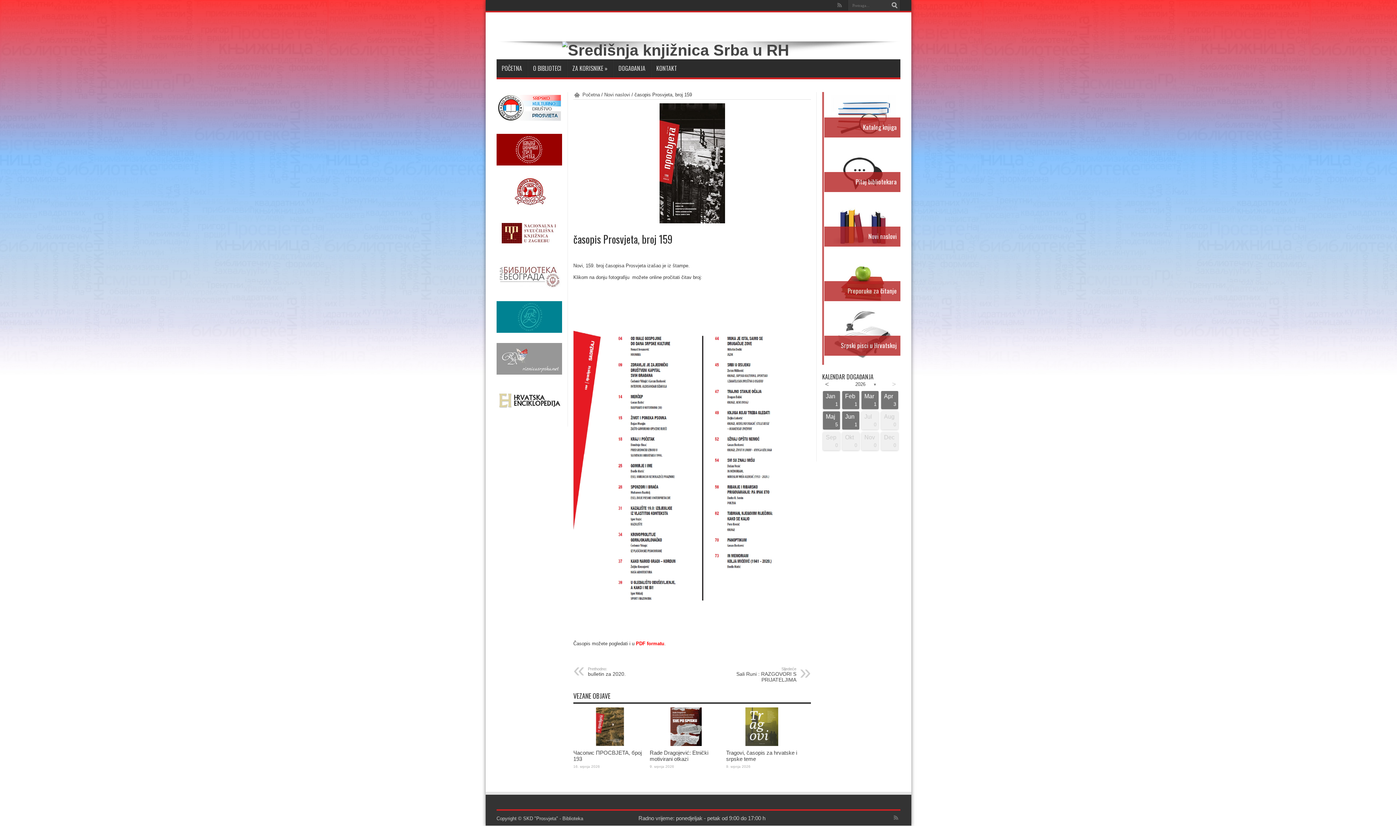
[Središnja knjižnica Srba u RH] (675, 50)
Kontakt (666, 68)
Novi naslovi (617, 94)
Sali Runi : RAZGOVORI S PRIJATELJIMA (766, 675)
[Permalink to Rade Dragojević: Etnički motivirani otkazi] (686, 744)
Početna (512, 68)
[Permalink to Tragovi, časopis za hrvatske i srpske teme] (762, 744)
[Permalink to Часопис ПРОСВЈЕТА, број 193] (609, 744)
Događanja (631, 68)
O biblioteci (547, 68)
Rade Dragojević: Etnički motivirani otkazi (679, 756)
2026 (860, 384)
